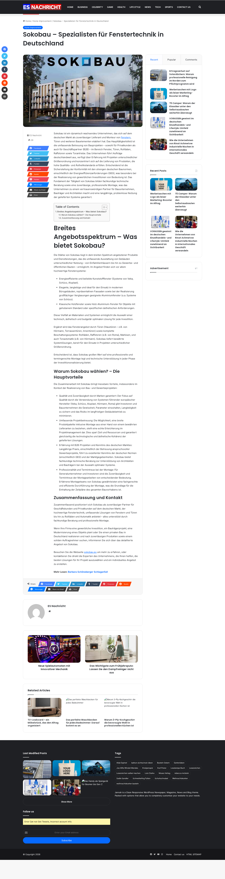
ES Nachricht (35, 135)
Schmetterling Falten (141, 778)
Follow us (28, 811)
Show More (66, 801)
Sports (169, 7)
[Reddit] (5, 83)
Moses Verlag (164, 773)
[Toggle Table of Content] (103, 207)
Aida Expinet (121, 763)
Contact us (183, 7)
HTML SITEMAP (193, 854)
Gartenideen (179, 763)
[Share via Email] (5, 90)
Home (70, 7)
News (148, 7)
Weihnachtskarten (180, 778)
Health (121, 7)
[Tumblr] (5, 69)
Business (83, 7)
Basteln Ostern (163, 763)
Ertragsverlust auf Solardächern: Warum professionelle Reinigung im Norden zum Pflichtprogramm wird (183, 77)
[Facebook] (5, 49)
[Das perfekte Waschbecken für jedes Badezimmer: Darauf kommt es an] (83, 707)
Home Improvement (42, 21)
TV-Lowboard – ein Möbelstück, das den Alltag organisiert (43, 722)
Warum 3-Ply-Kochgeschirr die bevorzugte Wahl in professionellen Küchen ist (119, 722)
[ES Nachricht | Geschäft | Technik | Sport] (42, 7)
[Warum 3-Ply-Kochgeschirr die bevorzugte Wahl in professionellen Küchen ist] (121, 707)
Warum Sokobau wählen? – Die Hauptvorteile (81, 215)
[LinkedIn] (5, 63)
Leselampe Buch (178, 768)
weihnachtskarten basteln (127, 783)
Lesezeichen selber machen (128, 773)
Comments (191, 59)
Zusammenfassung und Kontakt (76, 218)
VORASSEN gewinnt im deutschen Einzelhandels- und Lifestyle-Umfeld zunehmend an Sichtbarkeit (181, 126)
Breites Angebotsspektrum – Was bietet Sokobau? (82, 211)
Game (110, 7)
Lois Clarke (149, 773)
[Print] (5, 96)
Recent (154, 59)
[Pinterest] (5, 76)
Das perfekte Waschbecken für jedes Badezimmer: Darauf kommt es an (82, 722)
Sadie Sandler (122, 778)
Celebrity (97, 7)
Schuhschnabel (161, 778)
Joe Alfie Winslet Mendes (127, 768)
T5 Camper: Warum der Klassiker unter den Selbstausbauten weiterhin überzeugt (182, 108)
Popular (171, 59)
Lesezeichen (194, 768)
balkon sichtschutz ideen (142, 763)
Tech (158, 7)
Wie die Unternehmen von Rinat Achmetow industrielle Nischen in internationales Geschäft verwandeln (181, 147)
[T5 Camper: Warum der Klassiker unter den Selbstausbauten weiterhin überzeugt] (158, 107)
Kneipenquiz (147, 768)
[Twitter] (5, 56)
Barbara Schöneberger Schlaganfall (88, 571)
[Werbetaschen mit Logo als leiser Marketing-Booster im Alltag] (158, 94)
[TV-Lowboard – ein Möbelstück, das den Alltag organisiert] (44, 707)
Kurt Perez (161, 768)
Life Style (135, 7)
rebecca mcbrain (181, 773)
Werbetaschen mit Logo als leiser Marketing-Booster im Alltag (182, 93)
